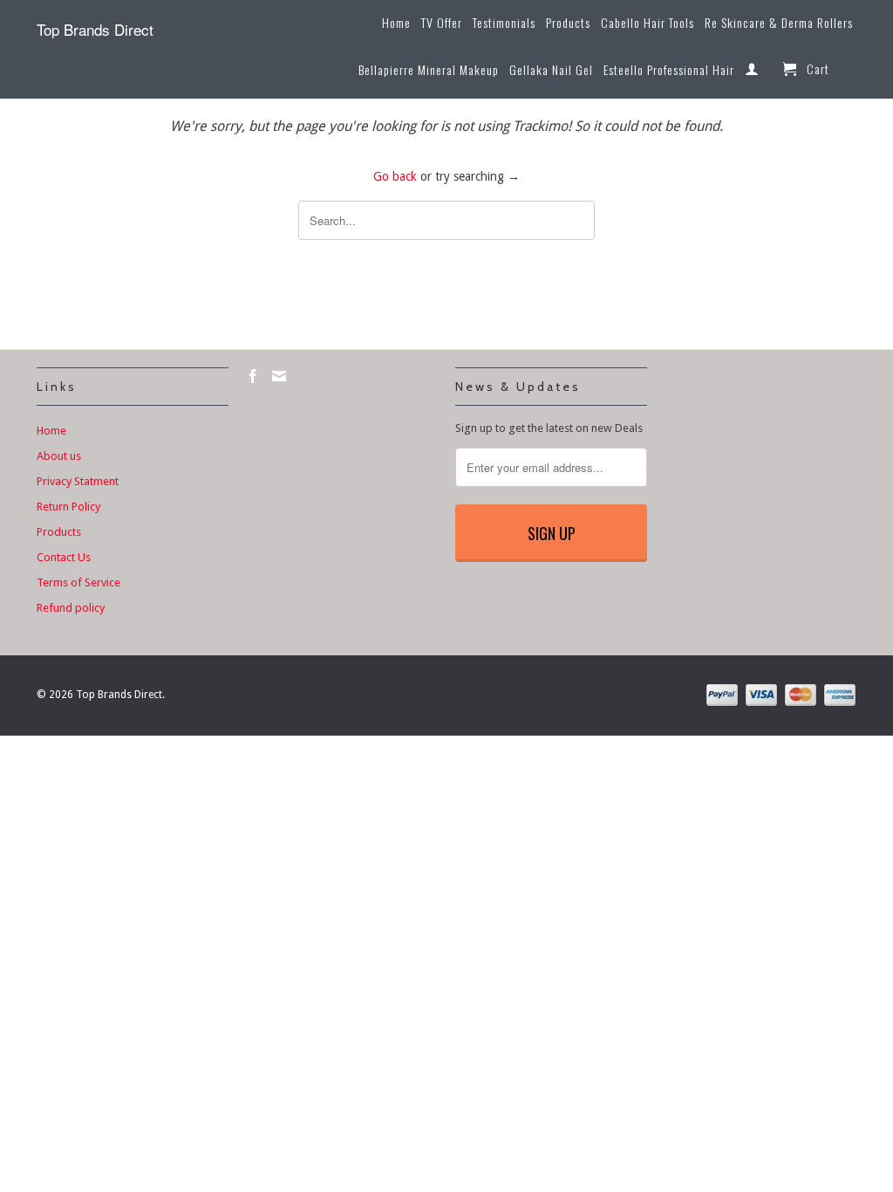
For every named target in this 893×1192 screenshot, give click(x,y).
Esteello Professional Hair (668, 70)
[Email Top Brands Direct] (279, 376)
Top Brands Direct (95, 29)
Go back (395, 176)
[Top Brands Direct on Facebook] (253, 376)
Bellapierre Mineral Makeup (428, 70)
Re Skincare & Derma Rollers (779, 23)
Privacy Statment (78, 481)
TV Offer (441, 23)
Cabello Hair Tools (647, 23)
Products (568, 23)
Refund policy (71, 607)
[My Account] (752, 72)
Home (396, 23)
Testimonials (504, 23)
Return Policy (68, 506)
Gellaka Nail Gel (551, 70)
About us (59, 455)
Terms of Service (78, 582)
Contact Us (64, 557)
